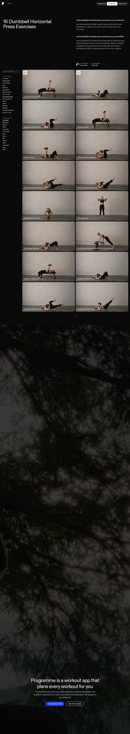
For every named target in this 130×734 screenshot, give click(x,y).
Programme (101, 4)
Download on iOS (55, 704)
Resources (123, 4)
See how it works (75, 704)
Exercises (112, 4)
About (9, 3)
